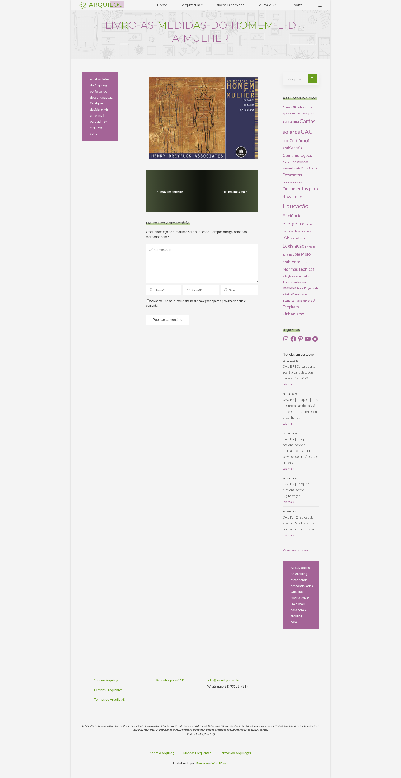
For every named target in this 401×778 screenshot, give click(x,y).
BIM (296, 122)
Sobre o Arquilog (106, 680)
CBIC (286, 141)
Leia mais (288, 384)
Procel (300, 288)
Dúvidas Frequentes (108, 690)
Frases (309, 231)
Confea (286, 162)
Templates (291, 307)
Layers (302, 238)
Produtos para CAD (170, 680)
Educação (295, 206)
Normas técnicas (299, 269)
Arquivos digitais (305, 113)
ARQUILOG (106, 4)
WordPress (219, 763)
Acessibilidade (292, 107)
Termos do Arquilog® (109, 699)
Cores (304, 168)
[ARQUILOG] (82, 5)
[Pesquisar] (312, 78)
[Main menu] (318, 5)
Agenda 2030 (289, 113)
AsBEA (287, 122)
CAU (307, 131)
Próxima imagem (233, 191)
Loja (296, 254)
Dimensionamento (292, 182)
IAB (286, 237)
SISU (311, 300)
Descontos (292, 174)
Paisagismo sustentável (295, 276)
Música (304, 262)
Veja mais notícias (295, 550)
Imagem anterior (171, 191)
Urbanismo (293, 314)
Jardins (294, 238)
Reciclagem (301, 300)
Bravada (201, 763)
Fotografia (300, 231)
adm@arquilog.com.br (223, 680)
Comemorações (297, 155)
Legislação (294, 246)
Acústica (307, 107)
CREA (313, 168)
